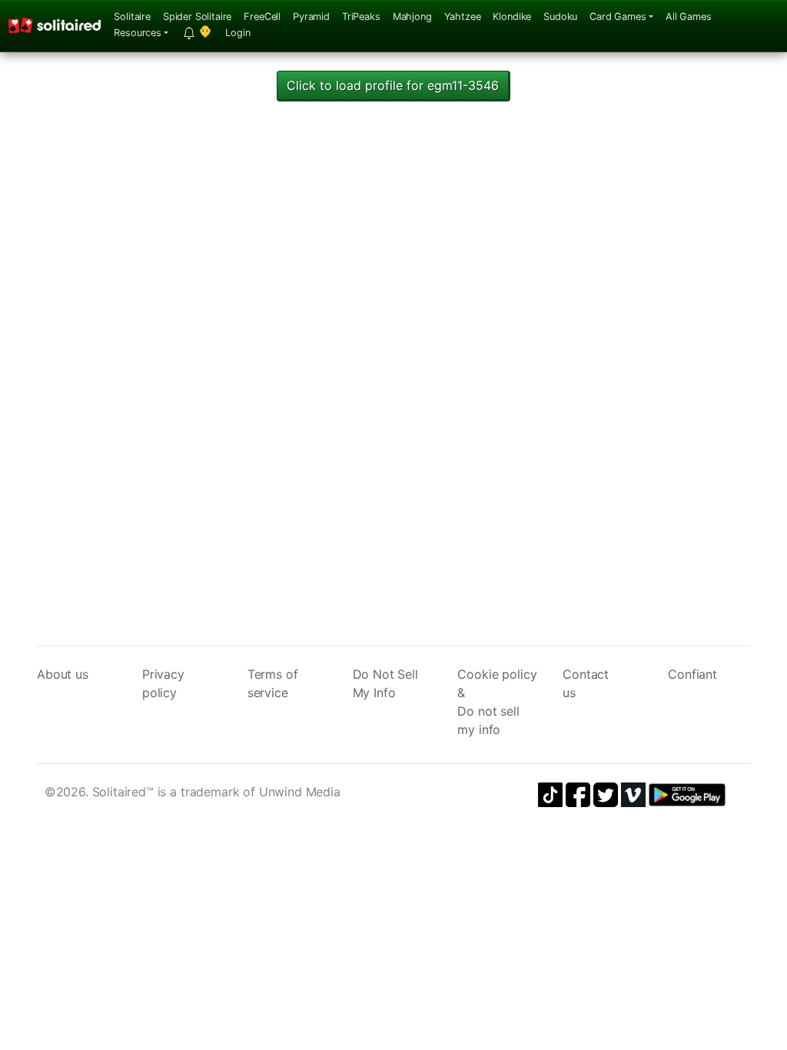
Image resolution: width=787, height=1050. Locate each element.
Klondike (512, 16)
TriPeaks (361, 16)
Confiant (692, 674)
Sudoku (560, 16)
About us (62, 674)
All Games (689, 16)
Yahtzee (462, 16)
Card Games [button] (617, 16)
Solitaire (132, 16)
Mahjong (412, 16)
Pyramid (311, 16)
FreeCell (262, 16)
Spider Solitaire (197, 16)
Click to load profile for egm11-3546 (393, 85)
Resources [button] (137, 32)
